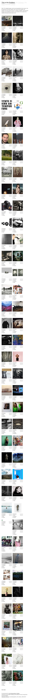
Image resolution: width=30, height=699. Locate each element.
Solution (21, 2)
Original (10, 27)
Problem (12, 2)
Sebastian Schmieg (5, 696)
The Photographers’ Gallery (14, 693)
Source (10, 28)
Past (3, 4)
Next (5, 689)
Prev (2, 689)
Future (13, 4)
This (3, 2)
